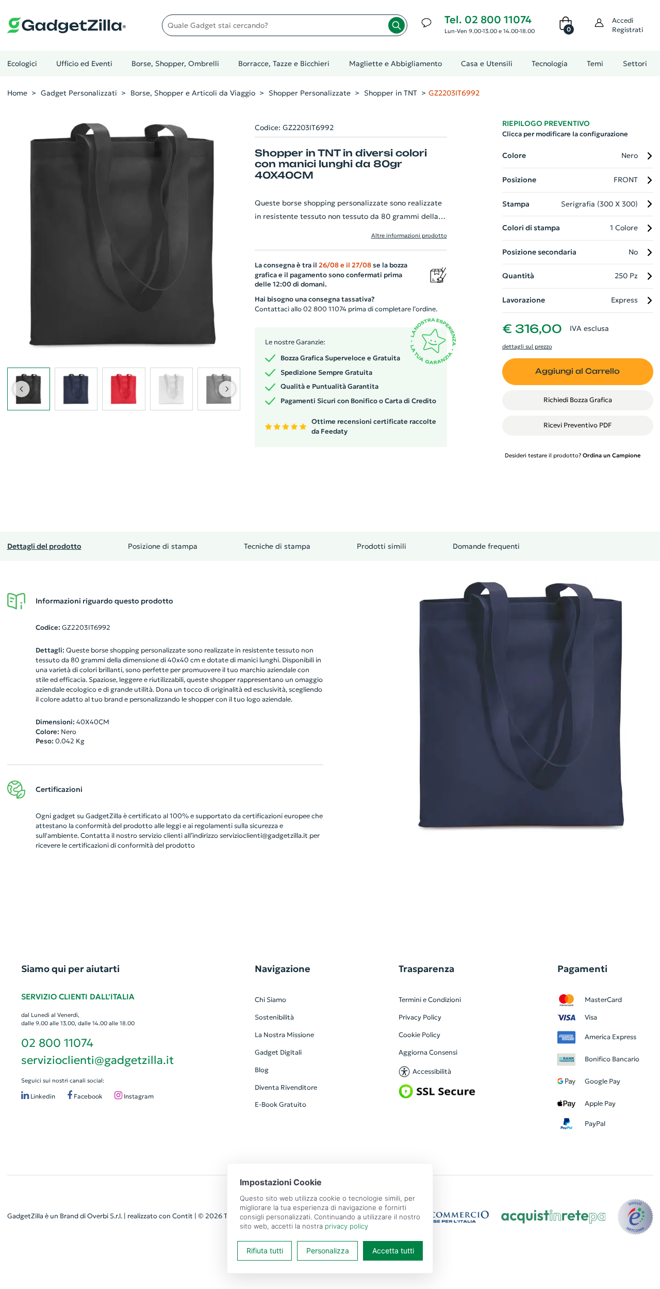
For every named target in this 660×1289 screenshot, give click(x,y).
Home (17, 93)
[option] (522, 706)
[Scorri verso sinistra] (20, 389)
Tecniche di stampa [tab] (277, 546)
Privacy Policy (420, 1017)
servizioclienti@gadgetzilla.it (264, 835)
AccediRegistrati (627, 25)
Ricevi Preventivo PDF (577, 425)
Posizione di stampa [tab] (162, 546)
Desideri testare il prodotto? (572, 455)
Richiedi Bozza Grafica (577, 400)
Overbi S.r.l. (104, 1216)
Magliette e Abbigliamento (395, 63)
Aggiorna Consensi (428, 1052)
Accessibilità (431, 1071)
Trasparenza (426, 969)
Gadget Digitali (278, 1052)
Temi (595, 63)
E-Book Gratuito (280, 1104)
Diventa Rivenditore (286, 1087)
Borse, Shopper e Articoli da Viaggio (192, 93)
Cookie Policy (419, 1035)
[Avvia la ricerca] (396, 25)
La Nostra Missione (284, 1035)
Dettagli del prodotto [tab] (44, 546)
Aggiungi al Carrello (577, 371)
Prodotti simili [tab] (381, 546)
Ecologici (22, 63)
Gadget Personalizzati (79, 93)
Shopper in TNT (390, 93)
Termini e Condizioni (430, 1000)
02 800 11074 (57, 1043)
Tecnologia (550, 63)
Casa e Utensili (487, 63)
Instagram (138, 1096)
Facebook (87, 1096)
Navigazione (282, 969)
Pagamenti (582, 969)
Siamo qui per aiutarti (70, 969)
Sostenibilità (274, 1017)
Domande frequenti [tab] (486, 546)
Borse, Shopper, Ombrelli (175, 63)
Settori (635, 63)
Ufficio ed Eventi (84, 63)
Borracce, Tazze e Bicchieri (283, 63)
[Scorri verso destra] (226, 389)
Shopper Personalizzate (310, 93)
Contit (182, 1216)
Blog (262, 1070)
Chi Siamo (270, 1000)
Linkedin (42, 1096)
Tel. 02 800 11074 (488, 19)
